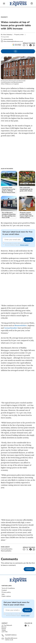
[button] (4, 3)
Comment (29, 569)
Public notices (6, 596)
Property (4, 17)
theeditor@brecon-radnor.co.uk (11, 639)
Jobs (3, 594)
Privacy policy (6, 592)
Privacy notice (24, 245)
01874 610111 (11, 635)
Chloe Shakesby (7, 34)
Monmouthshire (20, 325)
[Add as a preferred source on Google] (17, 44)
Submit (28, 239)
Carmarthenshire (11, 328)
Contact (4, 590)
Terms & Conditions (8, 588)
